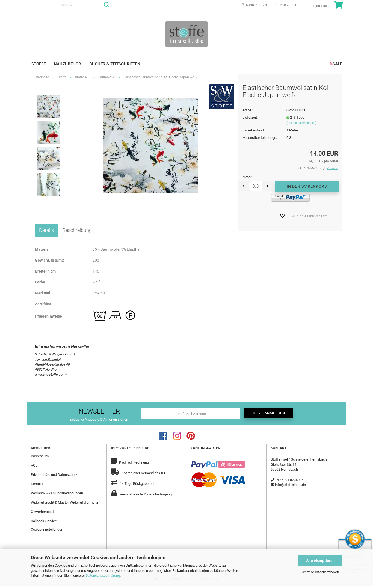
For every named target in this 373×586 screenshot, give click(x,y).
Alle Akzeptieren (320, 560)
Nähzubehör (67, 64)
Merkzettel (288, 5)
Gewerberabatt (42, 512)
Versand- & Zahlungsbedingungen (57, 493)
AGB (34, 465)
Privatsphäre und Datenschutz (54, 475)
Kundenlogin (255, 5)
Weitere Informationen (320, 572)
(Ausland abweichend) (301, 123)
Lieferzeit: (250, 117)
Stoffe (38, 64)
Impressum (40, 456)
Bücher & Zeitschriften (114, 64)
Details (46, 230)
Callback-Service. (44, 521)
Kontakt (37, 484)
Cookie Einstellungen (47, 529)
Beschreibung (77, 230)
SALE (336, 64)
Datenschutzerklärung (103, 575)
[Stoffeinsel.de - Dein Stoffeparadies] (186, 33)
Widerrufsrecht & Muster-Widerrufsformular (64, 502)
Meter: (247, 177)
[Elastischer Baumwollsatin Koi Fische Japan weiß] (150, 145)
